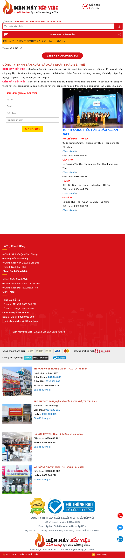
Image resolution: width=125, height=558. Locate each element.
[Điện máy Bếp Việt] (62, 540)
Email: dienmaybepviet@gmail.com (20, 321)
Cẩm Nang (32, 41)
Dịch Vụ (7, 41)
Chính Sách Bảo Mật (15, 267)
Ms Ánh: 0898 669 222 (95, 525)
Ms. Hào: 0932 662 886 (95, 539)
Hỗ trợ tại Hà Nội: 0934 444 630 (18, 308)
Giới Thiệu (47, 41)
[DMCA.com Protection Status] (37, 506)
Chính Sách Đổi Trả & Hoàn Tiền (21, 287)
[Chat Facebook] (120, 530)
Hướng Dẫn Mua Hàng (16, 258)
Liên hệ (61, 41)
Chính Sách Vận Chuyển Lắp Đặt (21, 262)
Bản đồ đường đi (42, 389)
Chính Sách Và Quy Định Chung (21, 254)
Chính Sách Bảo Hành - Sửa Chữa (22, 283)
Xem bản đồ (69, 151)
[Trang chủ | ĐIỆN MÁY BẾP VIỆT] (42, 10)
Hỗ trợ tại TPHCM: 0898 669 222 (19, 304)
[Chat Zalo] (120, 541)
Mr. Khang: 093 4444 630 (94, 532)
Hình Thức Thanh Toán (16, 279)
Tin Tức (19, 41)
